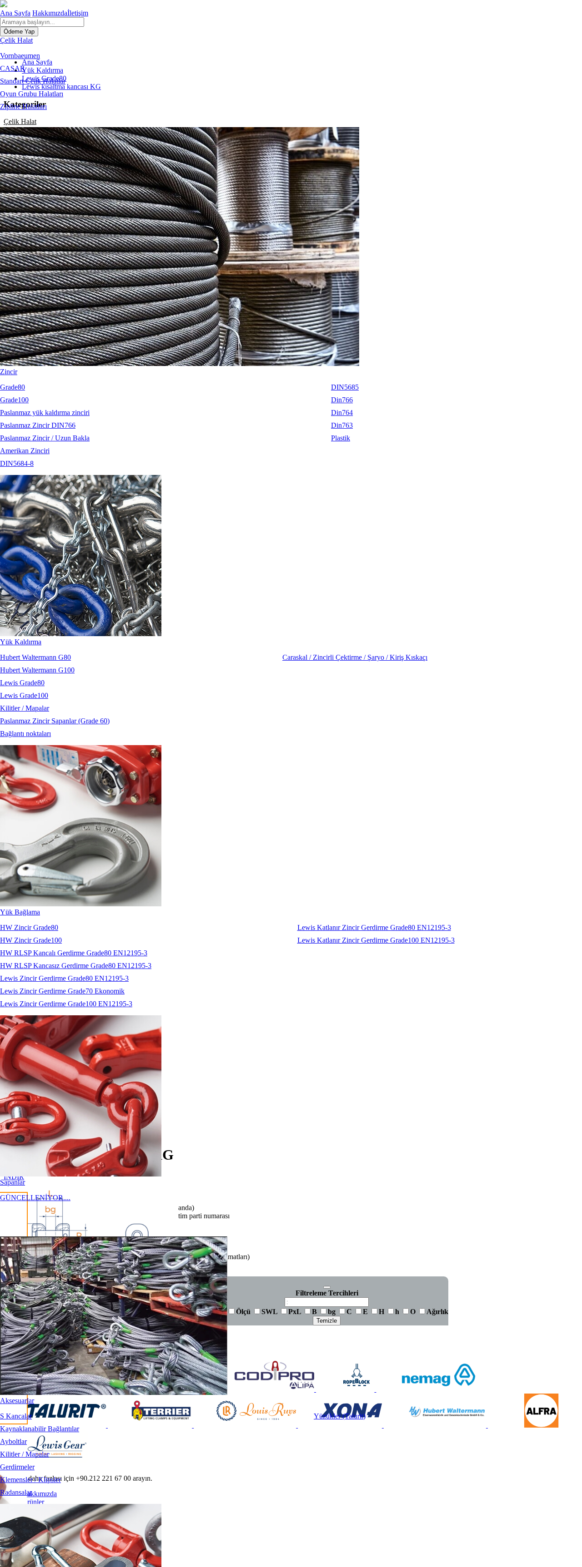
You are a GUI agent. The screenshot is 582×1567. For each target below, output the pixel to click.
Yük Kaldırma (20, 642)
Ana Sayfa (15, 13)
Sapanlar (12, 1182)
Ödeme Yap (19, 31)
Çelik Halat (16, 40)
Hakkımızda (49, 13)
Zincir (8, 372)
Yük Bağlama (20, 912)
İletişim (77, 13)
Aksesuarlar (17, 1400)
